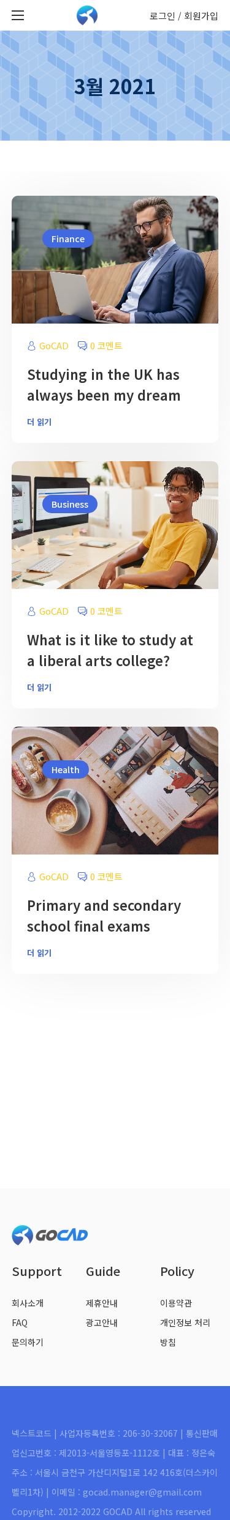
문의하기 (28, 1342)
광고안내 (102, 1322)
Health (66, 769)
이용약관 (176, 1303)
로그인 (162, 15)
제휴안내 (102, 1303)
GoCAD (54, 345)
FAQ (20, 1322)
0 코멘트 (106, 345)
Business (70, 504)
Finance (68, 238)
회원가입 (201, 15)
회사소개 (28, 1303)
